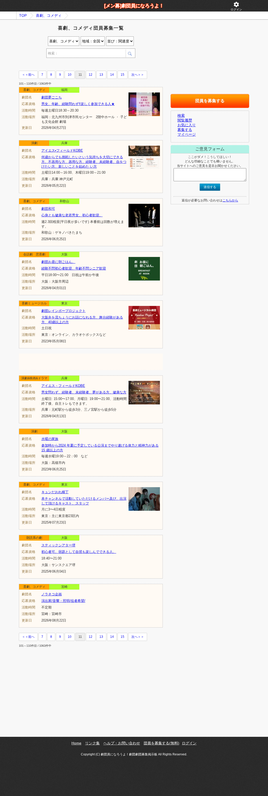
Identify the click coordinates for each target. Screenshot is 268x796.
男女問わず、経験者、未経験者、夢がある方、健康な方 (83, 392)
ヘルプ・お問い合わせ (121, 743)
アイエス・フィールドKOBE (63, 386)
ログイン (236, 6)
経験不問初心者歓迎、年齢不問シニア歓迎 (73, 268)
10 (69, 74)
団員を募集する (210, 100)
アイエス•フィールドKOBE (62, 150)
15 (122, 74)
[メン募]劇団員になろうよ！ (134, 5)
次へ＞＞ (137, 74)
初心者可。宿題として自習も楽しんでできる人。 (78, 552)
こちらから (230, 200)
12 (90, 74)
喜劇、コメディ (49, 15)
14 (112, 74)
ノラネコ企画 (51, 594)
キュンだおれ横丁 (55, 492)
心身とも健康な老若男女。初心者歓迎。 (72, 215)
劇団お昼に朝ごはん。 (58, 262)
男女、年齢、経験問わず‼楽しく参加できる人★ (78, 104)
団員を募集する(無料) (161, 743)
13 (101, 74)
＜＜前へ (28, 74)
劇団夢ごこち (51, 97)
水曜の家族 (49, 439)
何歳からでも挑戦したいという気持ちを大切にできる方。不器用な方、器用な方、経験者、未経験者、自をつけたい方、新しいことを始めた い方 (83, 161)
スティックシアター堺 (58, 545)
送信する (210, 187)
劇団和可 (48, 209)
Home (76, 743)
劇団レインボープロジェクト (63, 311)
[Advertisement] (80, 65)
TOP (23, 15)
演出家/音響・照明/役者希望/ (63, 601)
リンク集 (92, 743)
